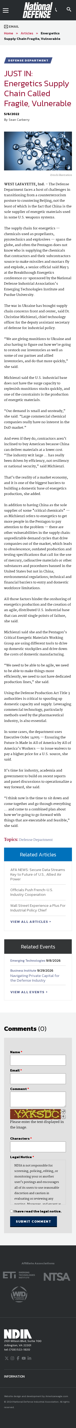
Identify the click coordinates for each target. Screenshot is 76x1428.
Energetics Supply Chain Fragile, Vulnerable (32, 36)
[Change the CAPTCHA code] (64, 1111)
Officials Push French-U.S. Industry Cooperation (31, 892)
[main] (38, 645)
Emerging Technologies (28, 960)
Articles (27, 33)
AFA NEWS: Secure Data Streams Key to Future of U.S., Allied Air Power (37, 874)
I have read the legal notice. (37, 1211)
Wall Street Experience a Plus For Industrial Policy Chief (37, 908)
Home (8, 33)
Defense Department (36, 840)
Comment (19, 1088)
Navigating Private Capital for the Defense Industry (34, 978)
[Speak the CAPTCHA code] (64, 1117)
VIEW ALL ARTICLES (29, 921)
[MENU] (5, 10)
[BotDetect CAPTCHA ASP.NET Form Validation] (35, 1114)
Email (13, 26)
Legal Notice (22, 1157)
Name (16, 1052)
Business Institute (23, 970)
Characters (21, 1138)
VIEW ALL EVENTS (27, 992)
